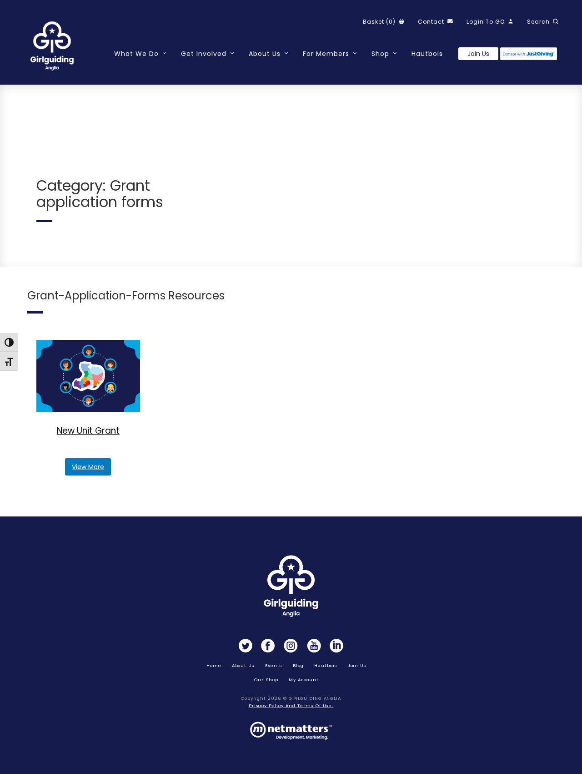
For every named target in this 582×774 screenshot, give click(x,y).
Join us (478, 53)
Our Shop (266, 679)
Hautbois (427, 53)
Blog (298, 665)
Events (273, 665)
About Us (265, 53)
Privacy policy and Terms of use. (291, 705)
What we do (136, 53)
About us (243, 665)
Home (213, 665)
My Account (304, 679)
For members (326, 53)
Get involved (203, 53)
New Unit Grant (88, 431)
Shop (380, 53)
